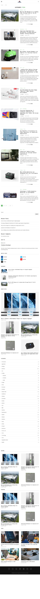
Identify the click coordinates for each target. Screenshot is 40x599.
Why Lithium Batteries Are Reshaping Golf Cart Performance (29, 172)
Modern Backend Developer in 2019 (8, 561)
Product (20, 426)
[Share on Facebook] (28, 24)
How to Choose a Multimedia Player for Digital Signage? (10, 220)
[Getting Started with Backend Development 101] (10, 537)
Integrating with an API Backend (28, 561)
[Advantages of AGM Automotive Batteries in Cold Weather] (10, 195)
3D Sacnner (20, 361)
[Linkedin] (16, 569)
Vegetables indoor (20, 439)
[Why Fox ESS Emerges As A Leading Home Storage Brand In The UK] (10, 15)
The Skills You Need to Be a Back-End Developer (29, 545)
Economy (20, 387)
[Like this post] (27, 24)
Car (20, 370)
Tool (20, 437)
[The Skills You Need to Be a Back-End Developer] (30, 537)
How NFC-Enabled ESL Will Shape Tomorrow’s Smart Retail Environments (28, 91)
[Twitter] (13, 569)
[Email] (24, 569)
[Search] (38, 1)
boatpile (22, 14)
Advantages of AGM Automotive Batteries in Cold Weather (28, 192)
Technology (20, 435)
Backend (21, 375)
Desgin (20, 382)
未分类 (20, 442)
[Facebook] (9, 569)
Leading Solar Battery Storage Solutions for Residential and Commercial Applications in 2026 (29, 71)
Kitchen (20, 403)
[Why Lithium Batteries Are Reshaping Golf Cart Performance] (10, 176)
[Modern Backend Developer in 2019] (10, 554)
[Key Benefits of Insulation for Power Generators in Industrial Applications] (10, 135)
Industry (20, 396)
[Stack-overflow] (31, 569)
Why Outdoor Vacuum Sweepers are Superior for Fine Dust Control (29, 52)
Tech (20, 433)
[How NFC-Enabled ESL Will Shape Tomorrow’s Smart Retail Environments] (10, 94)
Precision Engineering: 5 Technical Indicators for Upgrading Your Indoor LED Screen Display (29, 112)
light (20, 407)
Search (2, 212)
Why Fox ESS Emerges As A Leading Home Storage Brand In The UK (29, 12)
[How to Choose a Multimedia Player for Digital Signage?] (4, 271)
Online (20, 423)
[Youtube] (20, 569)
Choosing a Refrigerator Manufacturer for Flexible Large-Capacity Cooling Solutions (15, 223)
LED (20, 405)
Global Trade (20, 391)
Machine (20, 410)
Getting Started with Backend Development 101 (10, 545)
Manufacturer (20, 412)
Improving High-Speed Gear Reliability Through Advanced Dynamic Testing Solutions (28, 32)
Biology (20, 366)
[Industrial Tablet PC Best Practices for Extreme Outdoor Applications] (10, 155)
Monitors (20, 419)
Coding (20, 373)
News (20, 421)
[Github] (27, 569)
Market (20, 414)
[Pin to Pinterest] (30, 24)
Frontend (21, 377)
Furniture (20, 389)
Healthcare (20, 393)
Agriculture (20, 364)
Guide (21, 380)
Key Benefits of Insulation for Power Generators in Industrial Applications (28, 132)
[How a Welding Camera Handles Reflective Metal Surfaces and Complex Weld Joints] (30, 345)
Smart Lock (20, 430)
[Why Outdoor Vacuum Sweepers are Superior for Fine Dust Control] (10, 55)
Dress (20, 384)
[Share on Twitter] (29, 24)
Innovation (20, 398)
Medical (20, 416)
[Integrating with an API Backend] (30, 554)
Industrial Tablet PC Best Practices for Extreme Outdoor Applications (28, 153)
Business (20, 368)
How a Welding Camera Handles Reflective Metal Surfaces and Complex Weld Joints (15, 230)
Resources (20, 428)
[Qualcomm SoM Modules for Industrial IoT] (10, 345)
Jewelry (20, 400)
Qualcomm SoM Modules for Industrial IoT (8, 227)
